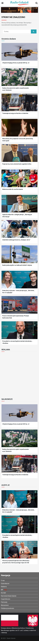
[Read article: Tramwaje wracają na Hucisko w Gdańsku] (20, 104)
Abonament (5, 605)
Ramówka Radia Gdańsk (8, 596)
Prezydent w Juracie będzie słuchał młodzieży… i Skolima (17, 342)
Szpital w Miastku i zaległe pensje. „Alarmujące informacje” (17, 216)
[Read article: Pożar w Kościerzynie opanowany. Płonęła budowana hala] (20, 306)
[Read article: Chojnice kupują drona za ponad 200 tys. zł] (20, 53)
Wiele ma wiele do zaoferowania (12, 189)
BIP (2, 590)
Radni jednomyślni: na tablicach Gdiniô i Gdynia (17, 265)
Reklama (4, 586)
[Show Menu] (2, 3)
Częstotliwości (5, 599)
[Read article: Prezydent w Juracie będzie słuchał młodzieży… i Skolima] (20, 331)
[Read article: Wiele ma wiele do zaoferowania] (20, 180)
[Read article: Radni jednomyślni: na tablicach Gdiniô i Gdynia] (20, 255)
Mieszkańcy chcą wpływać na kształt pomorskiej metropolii (17, 140)
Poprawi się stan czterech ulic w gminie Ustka (16, 164)
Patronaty (4, 602)
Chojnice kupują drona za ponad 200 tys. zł (15, 63)
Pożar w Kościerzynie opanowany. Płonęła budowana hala (15, 317)
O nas (3, 580)
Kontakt (3, 593)
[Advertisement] (19, 374)
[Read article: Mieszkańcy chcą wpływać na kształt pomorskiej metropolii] (20, 129)
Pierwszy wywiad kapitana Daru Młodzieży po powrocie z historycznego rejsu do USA (15, 562)
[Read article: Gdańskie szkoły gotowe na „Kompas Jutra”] (20, 230)
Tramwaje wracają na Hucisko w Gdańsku (15, 113)
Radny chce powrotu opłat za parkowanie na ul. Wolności (15, 89)
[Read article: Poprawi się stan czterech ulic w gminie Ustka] (20, 154)
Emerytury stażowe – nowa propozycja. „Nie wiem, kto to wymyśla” (18, 291)
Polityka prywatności (7, 608)
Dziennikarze (5, 583)
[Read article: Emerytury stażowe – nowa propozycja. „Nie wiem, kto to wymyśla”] (20, 281)
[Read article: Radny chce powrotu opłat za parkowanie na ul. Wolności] (20, 78)
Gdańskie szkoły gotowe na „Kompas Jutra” (16, 240)
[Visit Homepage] (19, 3)
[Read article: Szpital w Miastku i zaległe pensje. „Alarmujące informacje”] (20, 205)
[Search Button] (37, 3)
